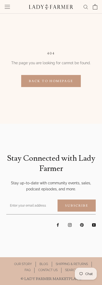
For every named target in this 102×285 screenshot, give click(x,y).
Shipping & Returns (72, 264)
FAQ (28, 270)
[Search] (85, 6)
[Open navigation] (7, 7)
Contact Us (48, 270)
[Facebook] (58, 225)
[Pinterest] (82, 225)
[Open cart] (95, 6)
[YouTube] (94, 225)
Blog (43, 264)
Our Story (23, 264)
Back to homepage (51, 81)
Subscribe (76, 205)
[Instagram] (70, 225)
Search (71, 270)
